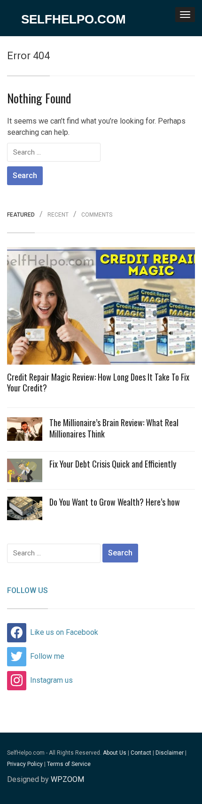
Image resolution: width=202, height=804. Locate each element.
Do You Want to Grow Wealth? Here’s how (114, 502)
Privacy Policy (25, 764)
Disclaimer (169, 752)
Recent (58, 215)
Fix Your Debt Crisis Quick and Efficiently (112, 464)
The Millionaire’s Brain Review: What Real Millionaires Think (114, 427)
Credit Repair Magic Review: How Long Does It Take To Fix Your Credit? (98, 382)
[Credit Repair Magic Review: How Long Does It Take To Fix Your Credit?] (101, 308)
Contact (141, 752)
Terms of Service (69, 764)
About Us (114, 752)
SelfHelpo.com (73, 19)
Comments (96, 215)
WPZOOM (67, 779)
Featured (21, 215)
